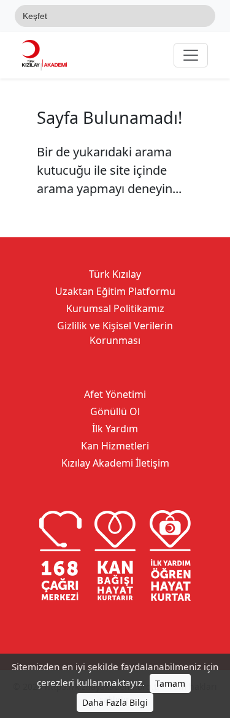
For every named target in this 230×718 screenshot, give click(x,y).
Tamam (170, 683)
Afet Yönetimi (115, 394)
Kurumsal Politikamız (115, 308)
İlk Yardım (115, 428)
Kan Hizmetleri (115, 446)
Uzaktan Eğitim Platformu (115, 291)
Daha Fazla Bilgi (115, 702)
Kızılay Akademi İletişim (115, 463)
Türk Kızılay (115, 274)
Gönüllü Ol (115, 411)
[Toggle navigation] (191, 55)
